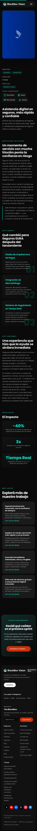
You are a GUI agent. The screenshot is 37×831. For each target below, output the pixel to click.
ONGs (29, 698)
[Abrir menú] (31, 4)
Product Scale (9, 87)
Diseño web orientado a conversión (7, 789)
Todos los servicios (26, 730)
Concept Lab (24, 736)
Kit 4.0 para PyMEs (26, 755)
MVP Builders (24, 740)
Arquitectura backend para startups (8, 798)
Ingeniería (7, 740)
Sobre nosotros (9, 730)
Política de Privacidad (10, 822)
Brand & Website (25, 733)
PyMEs (13, 698)
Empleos (6, 750)
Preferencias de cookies (11, 824)
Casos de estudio (9, 733)
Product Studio (8, 757)
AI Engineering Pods (10, 778)
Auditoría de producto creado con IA (25, 749)
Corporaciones (21, 698)
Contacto (9, 685)
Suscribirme (26, 720)
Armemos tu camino (20, 649)
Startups (6, 698)
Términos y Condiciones (25, 822)
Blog (5, 743)
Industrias (7, 736)
